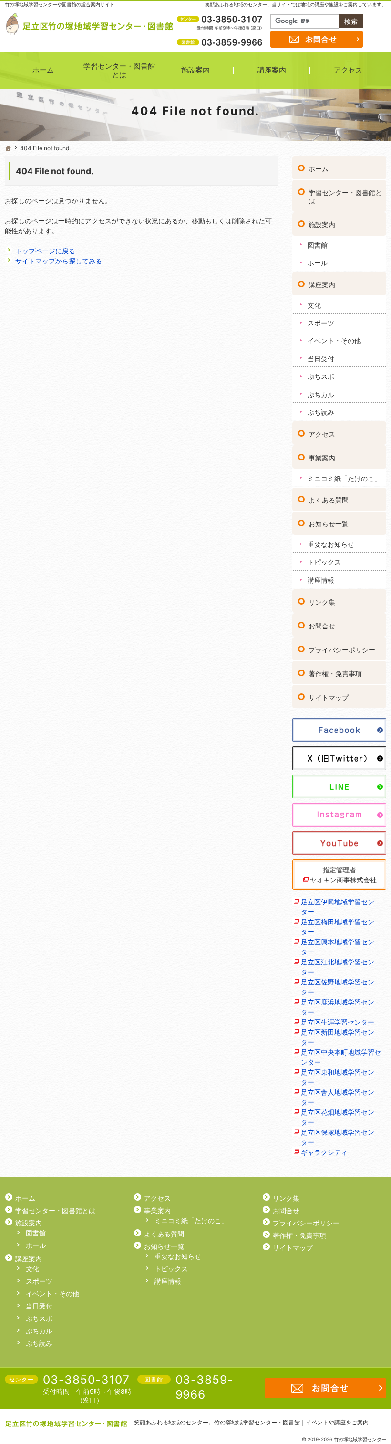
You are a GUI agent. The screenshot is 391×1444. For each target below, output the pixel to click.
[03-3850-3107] (221, 19)
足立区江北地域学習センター (337, 967)
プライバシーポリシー (342, 650)
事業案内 (322, 458)
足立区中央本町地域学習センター (341, 1057)
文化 (314, 305)
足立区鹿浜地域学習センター (337, 1007)
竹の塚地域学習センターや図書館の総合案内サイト (59, 4)
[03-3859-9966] (221, 42)
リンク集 (322, 602)
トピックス (324, 562)
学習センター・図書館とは (345, 196)
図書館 (318, 245)
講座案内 (322, 285)
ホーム (319, 169)
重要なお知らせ (331, 544)
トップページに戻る (45, 251)
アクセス (322, 434)
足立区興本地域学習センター (337, 947)
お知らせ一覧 (329, 524)
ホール (318, 263)
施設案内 (322, 224)
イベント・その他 (334, 340)
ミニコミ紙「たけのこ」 (344, 478)
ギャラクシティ (324, 1152)
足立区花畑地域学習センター (337, 1117)
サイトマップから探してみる (58, 261)
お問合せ (322, 626)
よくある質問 (329, 500)
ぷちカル (321, 394)
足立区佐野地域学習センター (337, 987)
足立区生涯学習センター (337, 1022)
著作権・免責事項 (335, 674)
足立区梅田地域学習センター (337, 927)
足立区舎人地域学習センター (337, 1097)
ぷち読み (321, 412)
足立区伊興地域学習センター (337, 907)
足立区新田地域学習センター (337, 1037)
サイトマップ (329, 697)
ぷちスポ (321, 376)
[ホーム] (8, 148)
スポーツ (321, 323)
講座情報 (321, 580)
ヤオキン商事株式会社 (343, 880)
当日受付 (321, 359)
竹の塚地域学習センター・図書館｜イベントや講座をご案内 (291, 1422)
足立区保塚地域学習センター (337, 1137)
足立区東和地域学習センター (337, 1077)
